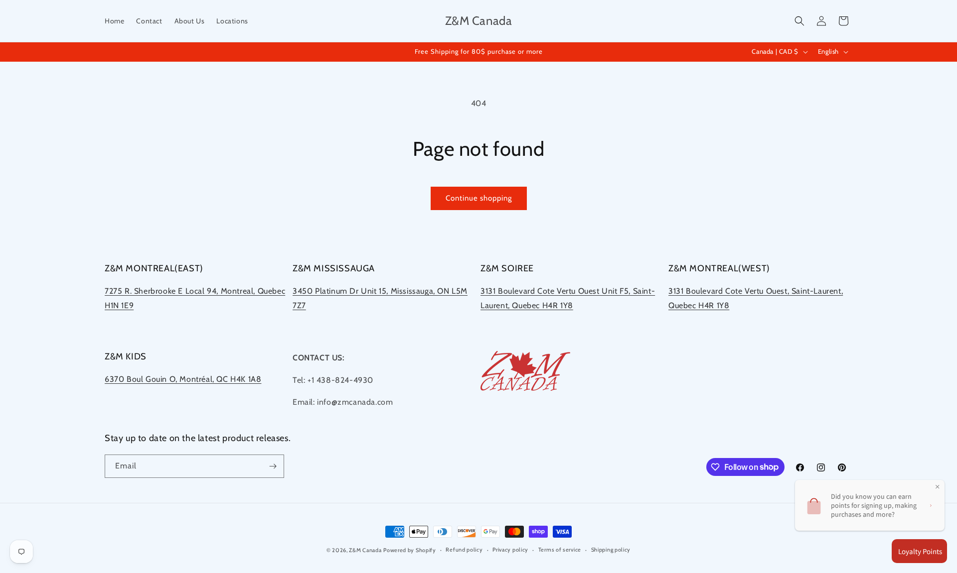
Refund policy (464, 549)
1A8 (255, 379)
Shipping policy (611, 549)
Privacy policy (510, 549)
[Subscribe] (273, 466)
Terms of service (559, 549)
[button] (799, 21)
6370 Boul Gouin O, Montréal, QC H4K (176, 379)
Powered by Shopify (409, 550)
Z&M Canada (365, 550)
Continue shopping (479, 198)
